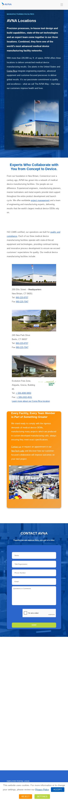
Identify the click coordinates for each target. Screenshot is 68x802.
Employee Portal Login (18, 781)
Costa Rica (12, 71)
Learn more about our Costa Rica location (31, 401)
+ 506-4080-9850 (23, 393)
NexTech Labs (17, 451)
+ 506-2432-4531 (24, 397)
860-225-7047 (22, 301)
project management (40, 200)
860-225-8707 (22, 297)
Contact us (16, 447)
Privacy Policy (42, 789)
